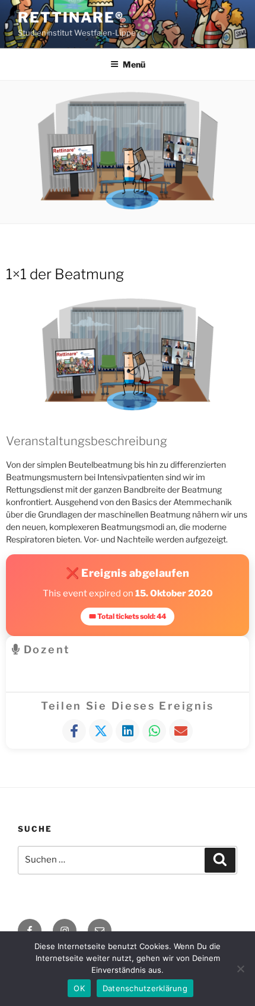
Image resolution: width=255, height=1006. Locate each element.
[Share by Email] (181, 731)
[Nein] (240, 969)
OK (79, 988)
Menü (134, 64)
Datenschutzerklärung (145, 988)
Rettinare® (71, 17)
